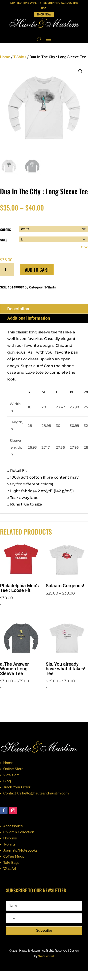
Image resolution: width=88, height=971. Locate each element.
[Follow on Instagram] (13, 810)
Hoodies (10, 838)
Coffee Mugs (13, 856)
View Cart (11, 775)
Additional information (28, 318)
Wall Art (9, 869)
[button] (80, 71)
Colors (5, 229)
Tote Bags (11, 862)
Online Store (13, 769)
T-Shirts (19, 57)
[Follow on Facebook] (4, 810)
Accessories (13, 826)
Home (5, 57)
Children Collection (18, 832)
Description (18, 308)
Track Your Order (16, 787)
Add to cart (37, 269)
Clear (84, 247)
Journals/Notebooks (20, 850)
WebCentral (46, 956)
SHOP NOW (44, 14)
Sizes (3, 239)
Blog (7, 781)
